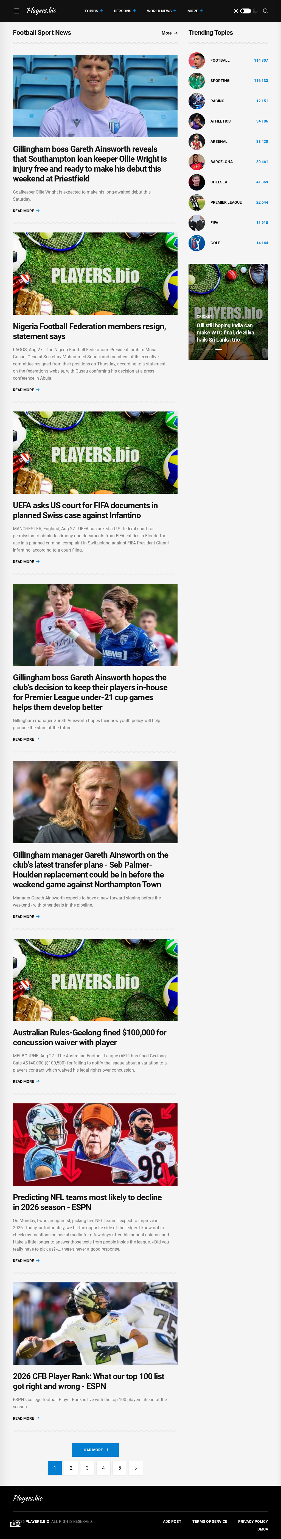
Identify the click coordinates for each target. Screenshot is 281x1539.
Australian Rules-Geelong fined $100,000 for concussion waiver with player (89, 1037)
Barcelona (221, 162)
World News (159, 11)
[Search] (265, 11)
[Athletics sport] (197, 121)
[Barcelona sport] (197, 162)
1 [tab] (200, 349)
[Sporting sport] (197, 80)
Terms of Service (209, 1521)
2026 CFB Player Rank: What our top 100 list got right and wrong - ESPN (88, 1381)
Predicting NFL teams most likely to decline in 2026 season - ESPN (87, 1202)
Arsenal (218, 141)
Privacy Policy (253, 1521)
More (192, 11)
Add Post (172, 1521)
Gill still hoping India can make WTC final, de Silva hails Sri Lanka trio (225, 332)
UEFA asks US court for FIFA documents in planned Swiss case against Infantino (85, 510)
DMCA (262, 1529)
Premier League (226, 202)
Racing (217, 101)
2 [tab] (209, 349)
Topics (91, 11)
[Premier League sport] (197, 202)
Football (220, 60)
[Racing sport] (197, 101)
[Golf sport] (197, 243)
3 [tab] (218, 349)
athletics (220, 121)
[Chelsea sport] (197, 182)
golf (215, 243)
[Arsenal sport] (197, 141)
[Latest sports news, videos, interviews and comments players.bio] (42, 11)
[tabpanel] (228, 312)
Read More (24, 211)
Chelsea (218, 182)
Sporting (220, 80)
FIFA (214, 222)
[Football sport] (197, 60)
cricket (204, 316)
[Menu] (16, 11)
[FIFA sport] (197, 222)
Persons (122, 11)
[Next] (136, 1468)
